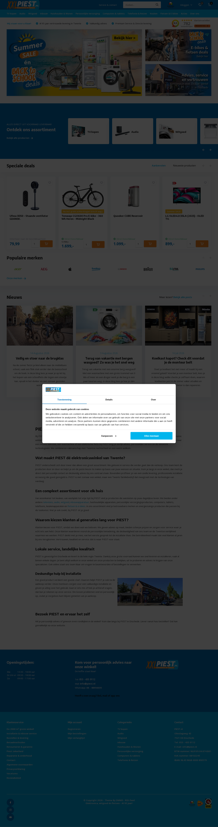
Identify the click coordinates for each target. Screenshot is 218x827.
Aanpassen (107, 435)
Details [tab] (109, 399)
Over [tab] (153, 399)
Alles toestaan (151, 435)
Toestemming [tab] (64, 399)
